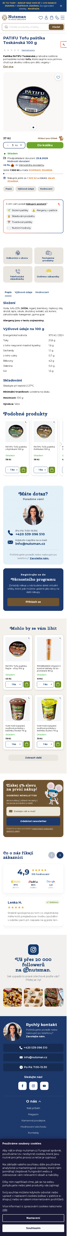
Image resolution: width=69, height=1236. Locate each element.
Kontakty (33, 1132)
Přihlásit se (33, 601)
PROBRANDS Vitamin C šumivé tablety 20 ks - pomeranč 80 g (49, 668)
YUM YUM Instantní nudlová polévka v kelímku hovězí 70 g (15, 728)
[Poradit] (29, 638)
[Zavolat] (57, 18)
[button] (18, 210)
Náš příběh (33, 1108)
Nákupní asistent (36, 204)
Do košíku (45, 145)
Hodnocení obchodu (33, 1126)
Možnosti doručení (18, 161)
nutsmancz (33, 1086)
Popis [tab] (8, 292)
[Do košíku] (26, 684)
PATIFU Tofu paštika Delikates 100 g (44, 448)
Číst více (8, 66)
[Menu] (62, 18)
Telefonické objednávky (17, 277)
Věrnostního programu (31, 165)
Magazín (33, 1114)
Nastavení (33, 1217)
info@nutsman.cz (35, 1057)
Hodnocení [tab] (42, 292)
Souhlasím (33, 1228)
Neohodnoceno (28, 50)
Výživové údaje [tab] (23, 292)
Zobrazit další (33, 757)
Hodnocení (46, 189)
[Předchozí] (51, 855)
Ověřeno (51, 902)
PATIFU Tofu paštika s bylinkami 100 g (16, 448)
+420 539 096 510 (35, 1047)
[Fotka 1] (33, 127)
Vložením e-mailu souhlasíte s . (29, 830)
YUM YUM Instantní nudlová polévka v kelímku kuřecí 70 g (47, 728)
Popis (9, 189)
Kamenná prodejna (33, 1120)
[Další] (60, 855)
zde (4, 1209)
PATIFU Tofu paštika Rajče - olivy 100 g (16, 667)
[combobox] (33, 27)
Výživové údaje (26, 189)
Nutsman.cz (22, 1086)
